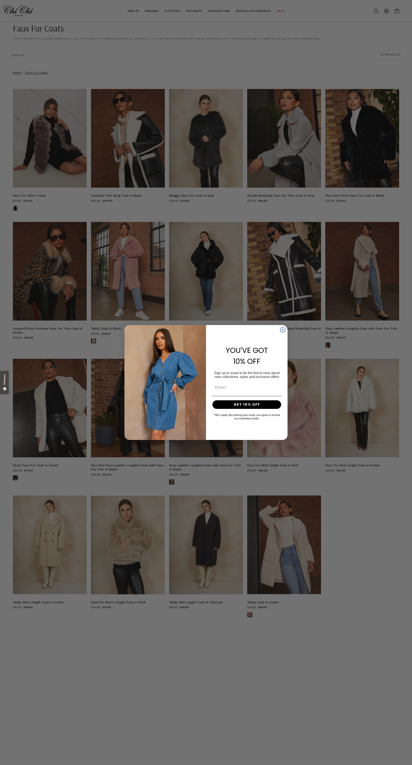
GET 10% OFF (247, 404)
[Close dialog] (282, 329)
